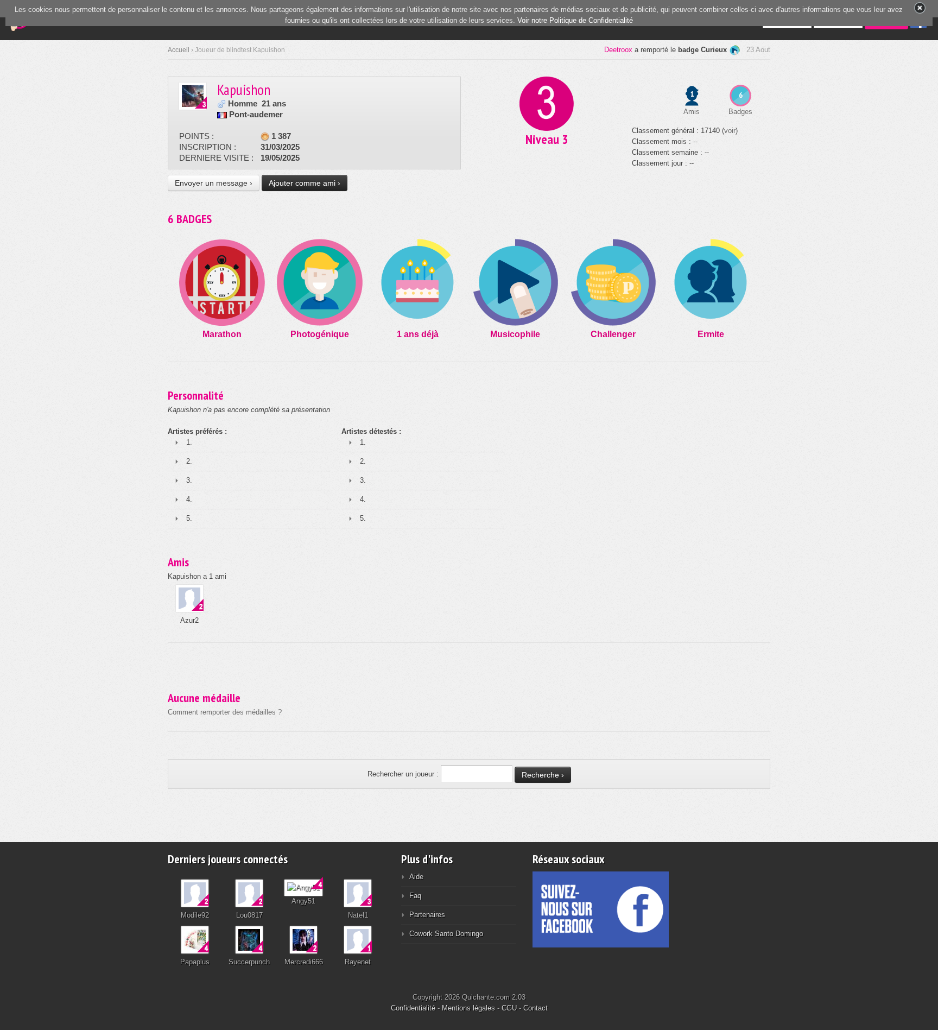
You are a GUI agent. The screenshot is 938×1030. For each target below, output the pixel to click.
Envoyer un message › (213, 183)
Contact (535, 1008)
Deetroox (618, 50)
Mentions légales (468, 1008)
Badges (740, 112)
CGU (509, 1008)
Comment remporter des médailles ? (225, 712)
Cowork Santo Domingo (446, 934)
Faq (415, 896)
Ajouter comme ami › (304, 183)
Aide (416, 877)
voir (730, 131)
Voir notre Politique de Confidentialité (575, 20)
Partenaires (427, 915)
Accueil (178, 50)
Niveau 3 (546, 139)
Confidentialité (413, 1008)
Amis (691, 112)
